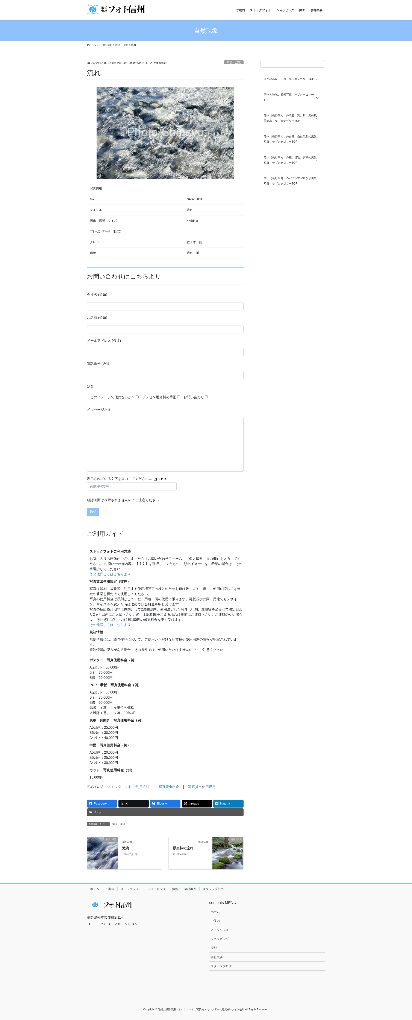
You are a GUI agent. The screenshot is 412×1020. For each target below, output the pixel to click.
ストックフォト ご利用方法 (129, 787)
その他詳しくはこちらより (110, 574)
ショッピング (157, 889)
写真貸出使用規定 (202, 787)
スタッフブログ (213, 889)
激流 (125, 848)
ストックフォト (131, 889)
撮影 (175, 889)
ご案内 (109, 889)
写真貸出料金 (169, 787)
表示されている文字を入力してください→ (120, 479)
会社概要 (190, 889)
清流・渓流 (234, 62)
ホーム (94, 889)
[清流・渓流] (102, 853)
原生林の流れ (183, 848)
